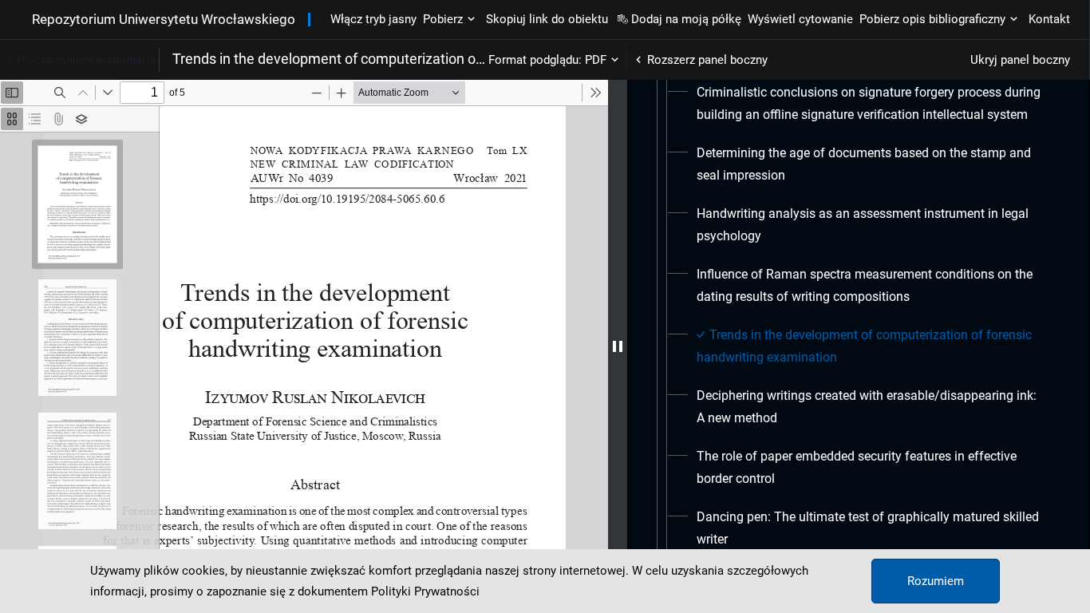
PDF (595, 60)
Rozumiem (935, 581)
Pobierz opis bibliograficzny (932, 19)
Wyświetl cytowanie (800, 19)
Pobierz (443, 19)
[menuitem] (870, 104)
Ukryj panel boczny (1020, 60)
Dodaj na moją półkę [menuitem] (686, 19)
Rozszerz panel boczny (707, 60)
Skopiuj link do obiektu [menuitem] (547, 19)
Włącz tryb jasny (373, 19)
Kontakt (1049, 19)
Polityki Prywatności (425, 591)
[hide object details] (617, 346)
